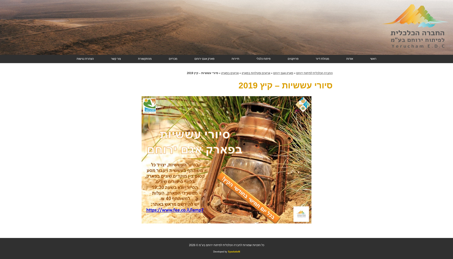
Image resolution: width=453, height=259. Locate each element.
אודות (349, 58)
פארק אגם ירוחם (204, 58)
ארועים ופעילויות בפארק (256, 73)
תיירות (235, 58)
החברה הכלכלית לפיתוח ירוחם (314, 73)
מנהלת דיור (322, 58)
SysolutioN (234, 251)
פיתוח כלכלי (263, 58)
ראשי (373, 58)
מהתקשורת (145, 58)
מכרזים (173, 58)
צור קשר (116, 58)
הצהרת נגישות (85, 58)
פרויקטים (293, 58)
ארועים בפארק (230, 73)
